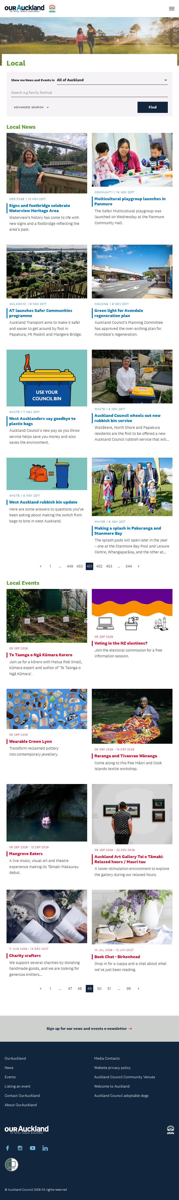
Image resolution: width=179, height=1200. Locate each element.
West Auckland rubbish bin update (43, 502)
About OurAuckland (21, 1104)
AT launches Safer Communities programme (40, 313)
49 (89, 988)
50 (99, 988)
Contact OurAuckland (22, 1095)
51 (109, 988)
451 (89, 566)
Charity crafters (25, 955)
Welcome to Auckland (112, 1086)
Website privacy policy (112, 1067)
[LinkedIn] (45, 1149)
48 (80, 988)
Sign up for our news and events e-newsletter (87, 1028)
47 (70, 988)
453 (109, 566)
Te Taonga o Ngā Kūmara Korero (40, 654)
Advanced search (29, 107)
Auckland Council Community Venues (124, 1077)
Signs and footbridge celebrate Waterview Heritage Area (39, 208)
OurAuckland (15, 1058)
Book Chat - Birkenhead (117, 956)
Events (10, 1077)
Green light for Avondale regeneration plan (118, 313)
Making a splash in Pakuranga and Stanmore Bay (127, 531)
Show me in (33, 80)
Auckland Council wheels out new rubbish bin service (127, 418)
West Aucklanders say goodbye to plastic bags (42, 421)
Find (153, 107)
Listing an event (18, 1086)
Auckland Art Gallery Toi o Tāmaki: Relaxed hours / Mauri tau (128, 859)
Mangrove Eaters (26, 853)
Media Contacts (107, 1058)
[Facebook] (7, 1149)
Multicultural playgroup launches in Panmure (130, 201)
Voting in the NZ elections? (120, 643)
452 (99, 566)
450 (79, 566)
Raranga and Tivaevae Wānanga (125, 756)
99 (129, 988)
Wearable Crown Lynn (30, 741)
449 (70, 566)
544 (129, 566)
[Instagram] (20, 1149)
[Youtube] (32, 1149)
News (9, 1067)
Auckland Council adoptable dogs (121, 1095)
